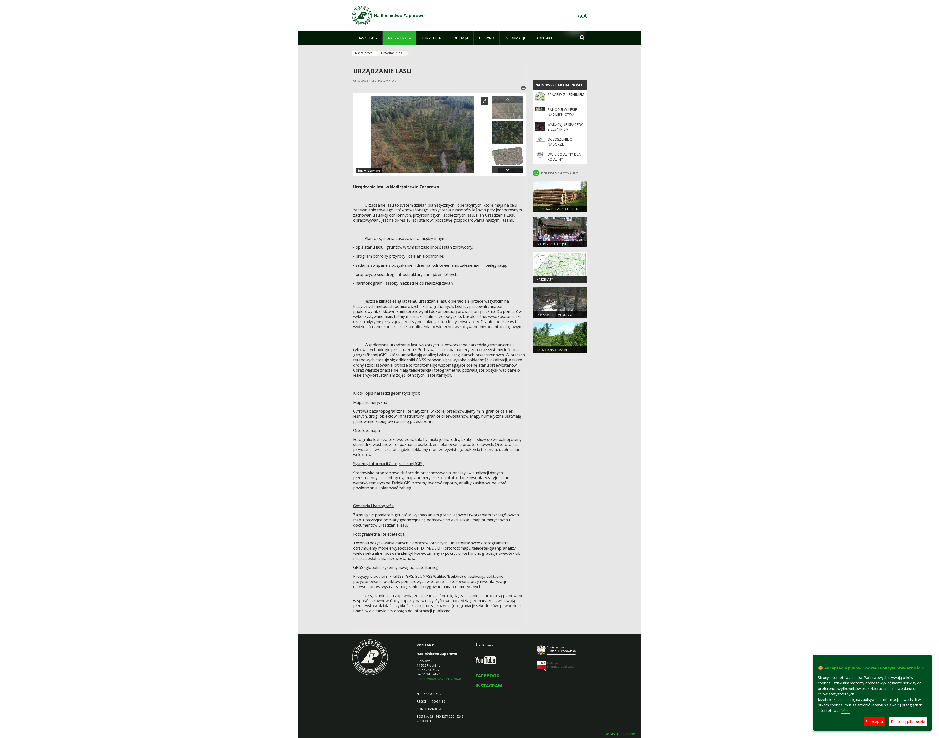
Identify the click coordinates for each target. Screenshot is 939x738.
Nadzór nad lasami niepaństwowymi (552, 352)
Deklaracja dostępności (621, 734)
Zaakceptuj (874, 721)
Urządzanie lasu (392, 53)
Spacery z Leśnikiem (566, 94)
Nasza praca (363, 53)
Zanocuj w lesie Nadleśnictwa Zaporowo (562, 114)
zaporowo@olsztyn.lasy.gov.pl (439, 678)
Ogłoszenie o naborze (560, 142)
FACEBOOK (487, 676)
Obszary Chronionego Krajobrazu (554, 317)
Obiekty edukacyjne (552, 244)
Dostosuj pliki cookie (908, 721)
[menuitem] (367, 38)
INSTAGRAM (488, 686)
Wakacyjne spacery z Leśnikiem (565, 127)
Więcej (846, 710)
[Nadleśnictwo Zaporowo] (362, 15)
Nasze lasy (545, 279)
